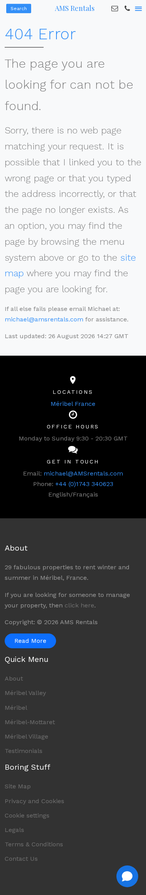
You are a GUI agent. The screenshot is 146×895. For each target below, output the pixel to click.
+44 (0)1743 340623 (84, 484)
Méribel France (73, 403)
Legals (14, 830)
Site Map (18, 786)
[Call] (127, 8)
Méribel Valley (25, 693)
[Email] (114, 8)
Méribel (16, 707)
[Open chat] (127, 876)
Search (19, 8)
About (14, 678)
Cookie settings (27, 815)
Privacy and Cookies (34, 801)
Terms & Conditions (34, 844)
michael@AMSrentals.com (83, 473)
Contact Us (21, 858)
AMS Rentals (75, 8)
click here (79, 605)
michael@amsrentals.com (44, 319)
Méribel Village (26, 736)
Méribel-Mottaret (30, 722)
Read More (30, 640)
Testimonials (23, 751)
